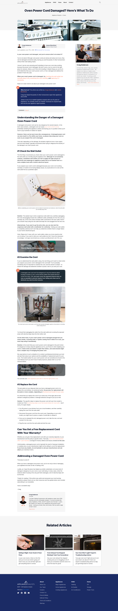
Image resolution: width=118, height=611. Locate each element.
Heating (78, 120)
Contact (71, 2)
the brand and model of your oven (53, 392)
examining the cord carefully (39, 78)
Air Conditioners (75, 590)
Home (59, 2)
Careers (42, 590)
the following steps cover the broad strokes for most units (43, 403)
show (27, 110)
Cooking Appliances (61, 590)
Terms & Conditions (45, 600)
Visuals (78, 89)
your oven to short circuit (52, 127)
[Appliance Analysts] (22, 2)
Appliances (48, 2)
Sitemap (42, 603)
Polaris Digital (26, 589)
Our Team (43, 587)
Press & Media (44, 595)
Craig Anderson (50, 90)
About (65, 2)
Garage (89, 587)
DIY (88, 584)
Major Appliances (61, 584)
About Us (42, 584)
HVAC (54, 2)
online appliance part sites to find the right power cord (42, 378)
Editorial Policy (44, 598)
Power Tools (90, 590)
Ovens (64, 15)
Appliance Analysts (56, 15)
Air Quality (74, 587)
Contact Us (43, 592)
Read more (32, 509)
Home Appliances (61, 587)
